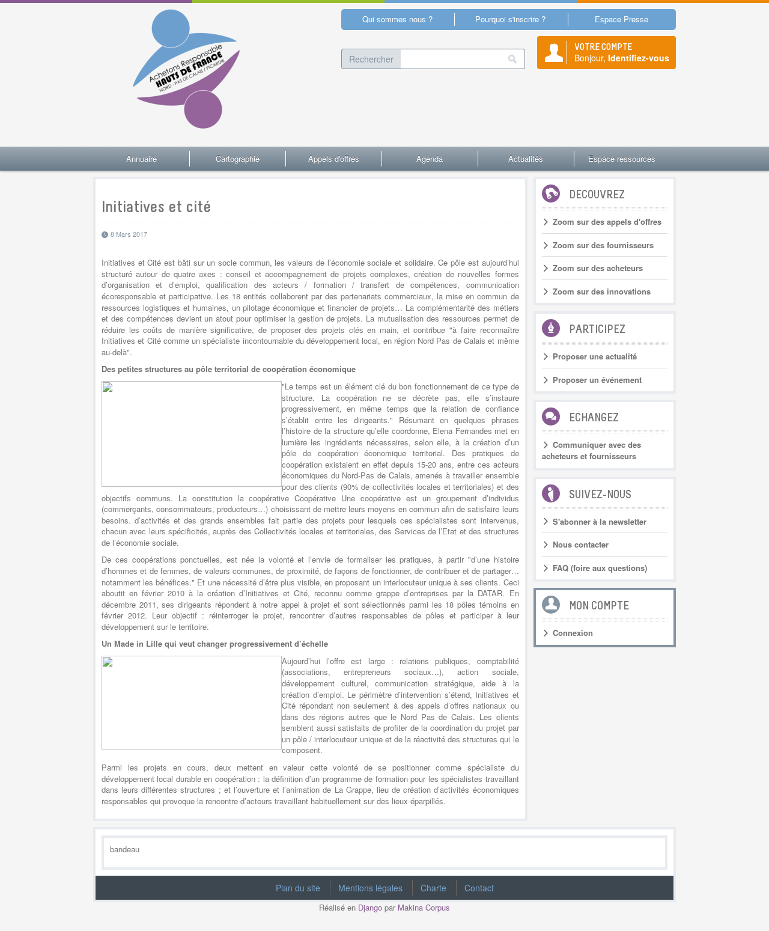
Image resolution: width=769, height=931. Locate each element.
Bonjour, (621, 52)
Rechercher (371, 59)
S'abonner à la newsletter (599, 521)
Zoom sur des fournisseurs (603, 245)
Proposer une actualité (595, 356)
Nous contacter (581, 544)
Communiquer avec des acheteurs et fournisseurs (591, 450)
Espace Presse (621, 19)
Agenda (429, 158)
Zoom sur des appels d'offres (607, 221)
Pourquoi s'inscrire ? (510, 19)
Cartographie (238, 158)
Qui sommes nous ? (397, 19)
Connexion (573, 632)
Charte (433, 888)
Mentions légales (370, 888)
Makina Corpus (424, 907)
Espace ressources (621, 158)
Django (370, 907)
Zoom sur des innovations (602, 291)
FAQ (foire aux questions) (600, 568)
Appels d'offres (333, 158)
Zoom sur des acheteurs (598, 268)
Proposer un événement (597, 379)
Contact (479, 888)
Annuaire (141, 158)
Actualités (525, 158)
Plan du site (298, 888)
